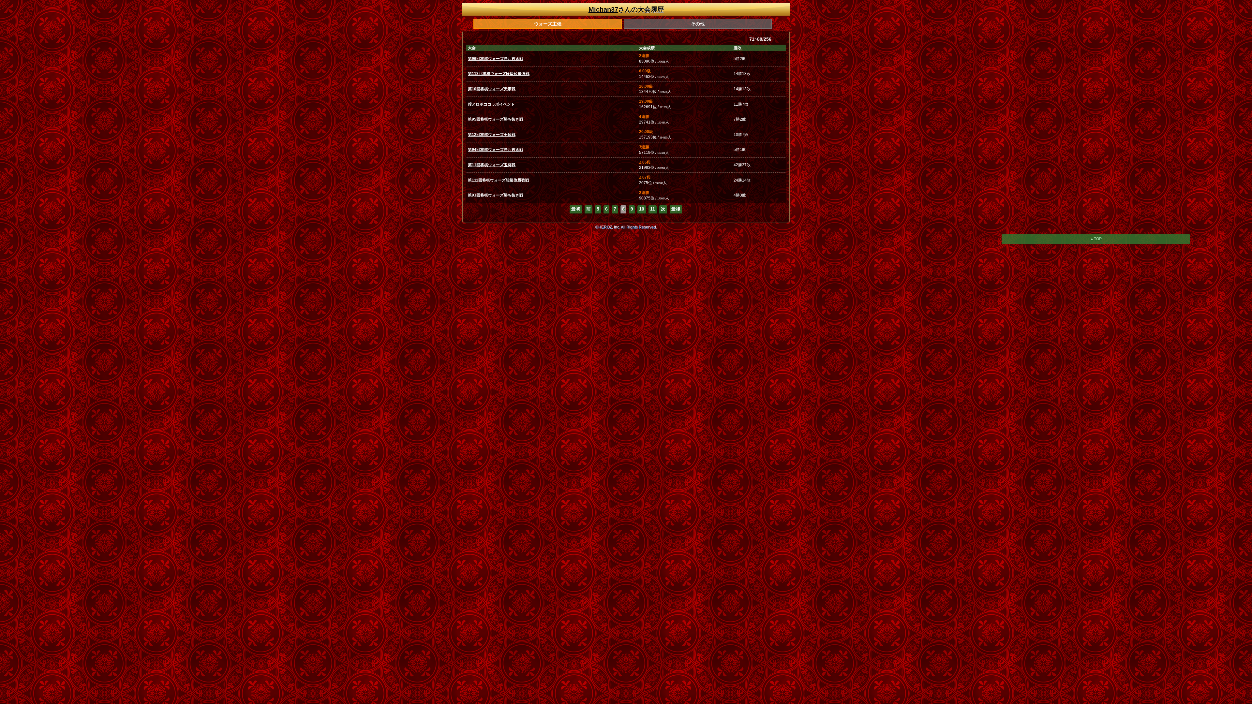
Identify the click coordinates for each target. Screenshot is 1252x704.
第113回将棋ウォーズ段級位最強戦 (498, 73)
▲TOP (1096, 239)
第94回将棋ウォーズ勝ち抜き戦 (495, 149)
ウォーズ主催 (547, 23)
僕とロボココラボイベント (491, 104)
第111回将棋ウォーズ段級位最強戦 (498, 180)
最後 (675, 209)
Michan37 (603, 9)
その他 (698, 23)
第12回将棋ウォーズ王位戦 (491, 134)
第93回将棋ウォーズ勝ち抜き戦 (495, 195)
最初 (575, 209)
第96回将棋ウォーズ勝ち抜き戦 (495, 58)
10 (641, 209)
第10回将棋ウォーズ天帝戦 (491, 89)
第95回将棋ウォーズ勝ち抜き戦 (495, 119)
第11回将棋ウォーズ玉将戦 (491, 165)
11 (652, 209)
